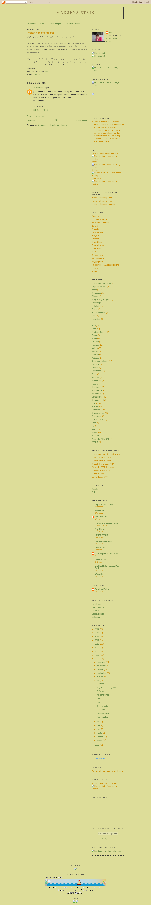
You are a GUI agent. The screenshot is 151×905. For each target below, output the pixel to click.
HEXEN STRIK (101, 535)
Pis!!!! (99, 702)
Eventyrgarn (97, 604)
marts (99, 733)
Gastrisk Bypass (73, 24)
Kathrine (95, 358)
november (101, 666)
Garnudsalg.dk (98, 607)
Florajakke (96, 319)
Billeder (95, 296)
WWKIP (95, 442)
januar (100, 740)
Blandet (95, 489)
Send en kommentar (35, 116)
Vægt (94, 429)
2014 (97, 629)
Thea (94, 423)
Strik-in (95, 407)
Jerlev (94, 351)
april (99, 729)
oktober (100, 669)
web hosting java (105, 839)
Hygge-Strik (100, 547)
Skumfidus (96, 394)
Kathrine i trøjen (103, 713)
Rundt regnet (97, 390)
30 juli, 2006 (40, 110)
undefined (114, 839)
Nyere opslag (32, 120)
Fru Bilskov (100, 529)
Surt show (100, 710)
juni (99, 722)
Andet (94, 290)
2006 (97, 659)
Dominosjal (96, 303)
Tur (93, 426)
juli (98, 681)
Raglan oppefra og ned (106, 688)
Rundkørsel (96, 387)
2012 (97, 637)
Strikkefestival (98, 413)
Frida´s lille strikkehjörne (106, 523)
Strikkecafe (96, 410)
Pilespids (96, 377)
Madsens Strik (75, 12)
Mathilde (95, 364)
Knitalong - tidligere (100, 361)
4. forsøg (100, 684)
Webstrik (95, 436)
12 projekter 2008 (99, 287)
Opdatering (96, 371)
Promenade (96, 381)
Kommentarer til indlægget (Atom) (52, 125)
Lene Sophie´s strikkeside (106, 554)
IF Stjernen (38, 88)
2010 (97, 644)
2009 (97, 648)
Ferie (94, 316)
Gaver (94, 335)
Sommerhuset (98, 400)
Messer (95, 368)
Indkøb (95, 348)
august (100, 677)
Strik (37, 74)
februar (100, 737)
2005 (97, 745)
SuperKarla (96, 416)
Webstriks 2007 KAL (100, 439)
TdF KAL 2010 (98, 420)
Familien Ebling (102, 589)
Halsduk (95, 342)
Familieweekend (98, 313)
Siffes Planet (100, 560)
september (102, 673)
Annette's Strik (101, 517)
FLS (93, 322)
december (101, 662)
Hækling (95, 345)
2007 (97, 655)
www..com (100, 758)
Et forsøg (100, 691)
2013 (97, 633)
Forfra (98, 699)
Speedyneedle (98, 614)
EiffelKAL (96, 306)
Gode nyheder (102, 706)
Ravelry (95, 384)
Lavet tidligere (55, 24)
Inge (111, 32)
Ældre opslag (81, 120)
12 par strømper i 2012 (101, 283)
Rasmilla (95, 611)
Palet (94, 374)
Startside (32, 24)
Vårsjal (95, 433)
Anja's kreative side (104, 505)
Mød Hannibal (102, 717)
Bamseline (96, 293)
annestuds (99, 511)
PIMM (42, 24)
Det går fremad (102, 695)
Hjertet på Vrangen (103, 541)
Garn (94, 329)
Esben (94, 309)
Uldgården (96, 617)
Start (57, 120)
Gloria (94, 339)
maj (99, 725)
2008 (97, 651)
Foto (94, 326)
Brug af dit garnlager (100, 300)
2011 (97, 640)
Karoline (95, 355)
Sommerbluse (98, 397)
